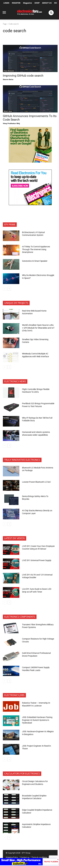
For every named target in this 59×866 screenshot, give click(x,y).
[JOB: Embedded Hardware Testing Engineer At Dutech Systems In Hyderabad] (11, 720)
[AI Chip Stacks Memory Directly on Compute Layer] (11, 514)
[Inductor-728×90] (29, 864)
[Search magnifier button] (51, 12)
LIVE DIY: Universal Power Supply (36, 560)
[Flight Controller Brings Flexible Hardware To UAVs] (11, 392)
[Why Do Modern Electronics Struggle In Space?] (11, 278)
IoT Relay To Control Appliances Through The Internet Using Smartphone (36, 249)
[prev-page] (4, 289)
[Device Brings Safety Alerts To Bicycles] (11, 499)
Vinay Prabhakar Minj (11, 123)
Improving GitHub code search (23, 75)
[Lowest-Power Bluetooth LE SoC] (11, 485)
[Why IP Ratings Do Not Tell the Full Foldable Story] (11, 421)
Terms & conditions (39, 857)
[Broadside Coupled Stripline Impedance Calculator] (11, 799)
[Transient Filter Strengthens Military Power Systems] (11, 628)
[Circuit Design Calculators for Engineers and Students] (11, 785)
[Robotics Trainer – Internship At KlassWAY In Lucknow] (11, 706)
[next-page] (9, 289)
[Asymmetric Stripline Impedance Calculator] (11, 827)
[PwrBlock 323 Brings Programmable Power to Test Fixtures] (11, 407)
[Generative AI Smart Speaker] (11, 264)
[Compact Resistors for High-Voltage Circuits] (11, 642)
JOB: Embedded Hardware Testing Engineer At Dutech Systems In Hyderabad (37, 720)
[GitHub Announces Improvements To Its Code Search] (30, 98)
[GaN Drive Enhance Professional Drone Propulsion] (11, 656)
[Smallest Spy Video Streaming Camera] (11, 343)
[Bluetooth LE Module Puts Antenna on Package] (11, 471)
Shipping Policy (12, 857)
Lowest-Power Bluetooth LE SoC (36, 482)
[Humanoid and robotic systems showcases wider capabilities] (11, 435)
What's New (8, 111)
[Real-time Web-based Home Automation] (11, 314)
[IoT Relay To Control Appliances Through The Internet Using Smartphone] (11, 250)
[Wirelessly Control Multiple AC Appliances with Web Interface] (11, 357)
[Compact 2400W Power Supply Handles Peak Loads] (11, 671)
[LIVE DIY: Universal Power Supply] (11, 563)
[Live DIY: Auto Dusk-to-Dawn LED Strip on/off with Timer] (11, 592)
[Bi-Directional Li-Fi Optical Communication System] (11, 235)
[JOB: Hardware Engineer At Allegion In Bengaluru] (11, 735)
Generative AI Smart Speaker (34, 261)
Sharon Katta (8, 79)
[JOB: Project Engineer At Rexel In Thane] (11, 749)
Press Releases (9, 71)
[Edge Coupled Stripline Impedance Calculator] (11, 813)
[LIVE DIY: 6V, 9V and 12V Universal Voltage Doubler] (11, 578)
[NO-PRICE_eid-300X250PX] (30, 162)
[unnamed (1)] (30, 204)
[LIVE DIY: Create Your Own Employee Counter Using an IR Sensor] (11, 549)
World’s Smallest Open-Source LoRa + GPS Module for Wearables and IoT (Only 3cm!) (38, 328)
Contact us (25, 857)
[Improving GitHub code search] (30, 58)
